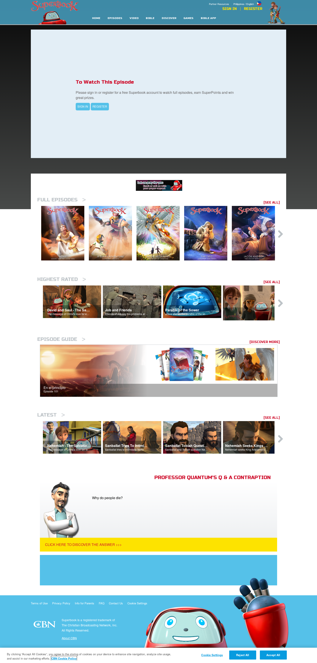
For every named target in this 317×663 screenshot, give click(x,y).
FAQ (101, 603)
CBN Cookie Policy (64, 658)
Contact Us (116, 603)
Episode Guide (61, 339)
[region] (158, 655)
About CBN (69, 638)
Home (96, 18)
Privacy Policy (61, 603)
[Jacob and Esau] (255, 233)
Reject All (242, 655)
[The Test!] (208, 233)
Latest (51, 415)
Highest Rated (61, 279)
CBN (45, 625)
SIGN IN (82, 106)
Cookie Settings (137, 603)
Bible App (208, 18)
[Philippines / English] (247, 0)
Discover (169, 18)
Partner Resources (219, 4)
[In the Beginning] (160, 233)
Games (188, 18)
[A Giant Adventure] (113, 233)
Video (134, 18)
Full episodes (61, 200)
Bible (150, 18)
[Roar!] (65, 233)
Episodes (115, 18)
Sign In (229, 9)
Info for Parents (84, 603)
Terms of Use (39, 603)
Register (253, 9)
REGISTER (100, 106)
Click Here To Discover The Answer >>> (83, 544)
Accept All (273, 655)
